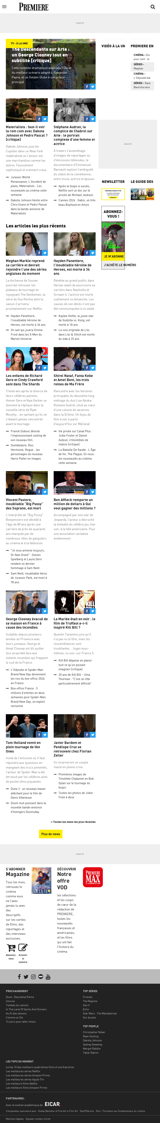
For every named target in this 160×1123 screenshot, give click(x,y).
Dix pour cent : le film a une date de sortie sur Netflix (142, 57)
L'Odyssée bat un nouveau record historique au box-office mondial (142, 76)
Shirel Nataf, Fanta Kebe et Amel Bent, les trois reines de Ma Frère (73, 380)
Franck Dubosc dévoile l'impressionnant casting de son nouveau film (28, 435)
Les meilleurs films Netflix (21, 1083)
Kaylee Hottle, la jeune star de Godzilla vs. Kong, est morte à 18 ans (76, 320)
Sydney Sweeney (92, 1044)
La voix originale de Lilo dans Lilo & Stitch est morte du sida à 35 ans (77, 334)
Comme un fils (14, 1017)
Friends (87, 997)
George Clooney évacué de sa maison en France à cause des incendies (27, 623)
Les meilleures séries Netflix (23, 1071)
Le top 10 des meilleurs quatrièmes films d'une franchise (40, 1067)
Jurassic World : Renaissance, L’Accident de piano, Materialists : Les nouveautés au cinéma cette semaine (29, 186)
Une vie (10, 1001)
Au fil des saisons (16, 1013)
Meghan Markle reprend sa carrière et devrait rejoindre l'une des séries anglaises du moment (26, 267)
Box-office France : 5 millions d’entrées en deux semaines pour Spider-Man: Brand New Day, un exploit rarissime (28, 697)
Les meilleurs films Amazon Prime (26, 1087)
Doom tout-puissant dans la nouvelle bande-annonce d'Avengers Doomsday (28, 807)
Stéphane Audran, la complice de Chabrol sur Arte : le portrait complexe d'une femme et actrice (74, 135)
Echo (86, 1009)
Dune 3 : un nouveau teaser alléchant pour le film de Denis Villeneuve (28, 793)
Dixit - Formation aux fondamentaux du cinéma (120, 1111)
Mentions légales (15, 1118)
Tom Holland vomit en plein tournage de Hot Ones (23, 747)
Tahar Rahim (90, 1052)
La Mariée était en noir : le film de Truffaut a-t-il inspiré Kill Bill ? (74, 623)
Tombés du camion (17, 1005)
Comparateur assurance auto (21, 1111)
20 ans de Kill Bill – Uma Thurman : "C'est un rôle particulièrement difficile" (75, 679)
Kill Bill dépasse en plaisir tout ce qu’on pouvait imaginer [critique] (75, 665)
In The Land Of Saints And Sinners (26, 1009)
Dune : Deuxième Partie (20, 997)
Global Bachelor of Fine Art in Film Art (58, 1111)
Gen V (86, 1005)
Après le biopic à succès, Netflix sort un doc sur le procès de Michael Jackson (76, 190)
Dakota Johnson (92, 1040)
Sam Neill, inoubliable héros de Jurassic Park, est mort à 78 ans (29, 578)
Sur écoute (89, 1017)
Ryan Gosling (91, 1036)
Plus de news (50, 834)
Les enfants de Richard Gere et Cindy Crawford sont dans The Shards (24, 380)
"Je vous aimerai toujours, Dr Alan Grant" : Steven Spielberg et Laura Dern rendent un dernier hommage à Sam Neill (27, 559)
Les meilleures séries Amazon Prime (28, 1075)
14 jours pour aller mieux (21, 1021)
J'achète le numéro (114, 265)
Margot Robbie (91, 1048)
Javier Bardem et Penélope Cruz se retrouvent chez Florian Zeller (72, 749)
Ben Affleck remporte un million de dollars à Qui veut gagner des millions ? (74, 504)
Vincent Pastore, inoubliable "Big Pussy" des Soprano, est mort (24, 504)
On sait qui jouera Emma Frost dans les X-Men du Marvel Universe (27, 334)
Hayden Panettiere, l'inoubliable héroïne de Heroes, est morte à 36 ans (28, 320)
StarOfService (87, 1111)
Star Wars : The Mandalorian (100, 1013)
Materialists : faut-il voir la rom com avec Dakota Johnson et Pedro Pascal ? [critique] (26, 133)
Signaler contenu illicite (38, 1118)
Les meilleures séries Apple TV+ (25, 1079)
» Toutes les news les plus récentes (73, 821)
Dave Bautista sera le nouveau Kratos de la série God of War (142, 85)
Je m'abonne (114, 256)
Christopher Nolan (94, 1032)
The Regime (90, 1001)
